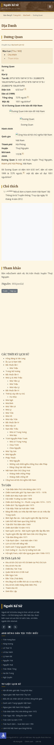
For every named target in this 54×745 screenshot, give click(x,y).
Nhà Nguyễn (11, 454)
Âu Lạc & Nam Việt (13, 361)
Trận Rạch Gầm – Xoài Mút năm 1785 (21, 540)
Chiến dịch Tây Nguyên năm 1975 (20, 505)
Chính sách (29, 741)
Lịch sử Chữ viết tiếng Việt (17, 543)
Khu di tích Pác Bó (13, 565)
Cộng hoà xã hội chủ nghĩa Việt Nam (21, 480)
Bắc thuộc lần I (12, 365)
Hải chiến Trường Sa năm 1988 (19, 499)
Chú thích (12, 54)
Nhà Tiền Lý (15, 381)
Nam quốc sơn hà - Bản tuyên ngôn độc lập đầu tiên (28, 530)
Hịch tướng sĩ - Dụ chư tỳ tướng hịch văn (23, 550)
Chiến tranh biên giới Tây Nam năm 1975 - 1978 (26, 492)
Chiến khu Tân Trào (14, 568)
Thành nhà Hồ (11, 588)
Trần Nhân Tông (9, 669)
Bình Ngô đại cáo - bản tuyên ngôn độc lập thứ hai (27, 518)
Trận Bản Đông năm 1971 (17, 537)
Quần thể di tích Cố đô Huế (17, 572)
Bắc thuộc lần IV (12, 422)
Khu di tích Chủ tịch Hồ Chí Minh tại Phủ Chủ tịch (26, 562)
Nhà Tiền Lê (11, 406)
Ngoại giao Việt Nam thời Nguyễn (16, 707)
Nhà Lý (8, 409)
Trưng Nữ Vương (13, 371)
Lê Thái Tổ (7, 648)
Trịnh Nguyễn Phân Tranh (16, 438)
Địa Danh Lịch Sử (18, 45)
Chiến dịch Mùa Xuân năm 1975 (19, 495)
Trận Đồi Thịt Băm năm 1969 (18, 524)
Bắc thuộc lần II (12, 374)
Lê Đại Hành (8, 652)
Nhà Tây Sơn (11, 451)
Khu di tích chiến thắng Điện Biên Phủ (21, 585)
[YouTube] (9, 627)
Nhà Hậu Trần (11, 419)
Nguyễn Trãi (8, 660)
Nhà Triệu (14, 368)
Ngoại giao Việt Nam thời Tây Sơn (17, 694)
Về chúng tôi (17, 741)
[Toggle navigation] (49, 7)
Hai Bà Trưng (8, 673)
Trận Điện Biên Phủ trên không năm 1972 (23, 489)
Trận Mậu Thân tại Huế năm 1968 (20, 508)
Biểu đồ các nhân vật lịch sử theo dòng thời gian (22, 699)
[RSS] (15, 627)
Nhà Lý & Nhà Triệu (14, 377)
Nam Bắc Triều (12, 429)
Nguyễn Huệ (8, 665)
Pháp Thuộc (11, 457)
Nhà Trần (9, 413)
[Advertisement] (27, 232)
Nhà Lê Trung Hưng (18, 432)
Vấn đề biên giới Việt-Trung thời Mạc (17, 690)
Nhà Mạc (13, 435)
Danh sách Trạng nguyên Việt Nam (20, 547)
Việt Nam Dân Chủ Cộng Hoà (18, 470)
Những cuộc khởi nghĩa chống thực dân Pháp (28, 464)
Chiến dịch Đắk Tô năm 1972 (18, 527)
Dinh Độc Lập (11, 591)
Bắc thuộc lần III (12, 390)
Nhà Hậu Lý (14, 387)
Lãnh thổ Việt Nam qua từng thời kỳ (21, 521)
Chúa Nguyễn (15, 448)
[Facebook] (4, 627)
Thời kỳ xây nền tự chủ (15, 393)
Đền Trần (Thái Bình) (14, 578)
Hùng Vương (8, 644)
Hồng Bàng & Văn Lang (15, 358)
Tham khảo (13, 58)
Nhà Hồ (9, 416)
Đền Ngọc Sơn (12, 575)
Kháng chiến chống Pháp (20, 473)
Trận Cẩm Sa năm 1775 (12, 720)
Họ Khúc (13, 397)
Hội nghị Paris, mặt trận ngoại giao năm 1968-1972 (28, 553)
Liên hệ (38, 741)
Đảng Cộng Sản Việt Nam (20, 467)
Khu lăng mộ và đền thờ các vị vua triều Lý (23, 581)
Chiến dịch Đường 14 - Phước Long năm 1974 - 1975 (28, 502)
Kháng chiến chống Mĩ (19, 477)
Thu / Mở (16, 51)
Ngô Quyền (7, 677)
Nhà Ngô (9, 400)
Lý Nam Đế (7, 656)
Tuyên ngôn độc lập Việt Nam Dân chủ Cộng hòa (26, 534)
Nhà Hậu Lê (11, 425)
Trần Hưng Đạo (9, 639)
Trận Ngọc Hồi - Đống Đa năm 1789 (17, 715)
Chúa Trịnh (14, 445)
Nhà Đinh (9, 403)
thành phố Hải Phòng (12, 163)
